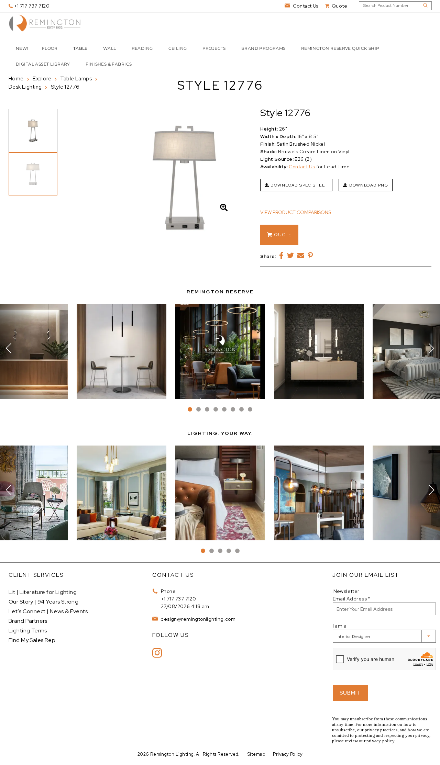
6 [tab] (233, 409)
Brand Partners (28, 621)
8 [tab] (250, 409)
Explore (42, 78)
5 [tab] (224, 409)
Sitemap (256, 754)
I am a (340, 626)
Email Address (352, 599)
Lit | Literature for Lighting (43, 592)
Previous (8, 348)
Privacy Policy (287, 754)
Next (431, 348)
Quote (282, 235)
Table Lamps (76, 78)
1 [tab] (190, 409)
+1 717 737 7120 (178, 599)
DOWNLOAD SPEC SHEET (298, 185)
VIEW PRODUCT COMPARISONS (295, 212)
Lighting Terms (28, 630)
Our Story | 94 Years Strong (43, 601)
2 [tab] (198, 409)
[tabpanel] (220, 351)
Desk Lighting (25, 86)
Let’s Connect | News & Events (48, 611)
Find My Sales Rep (32, 640)
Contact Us (302, 167)
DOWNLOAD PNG (368, 185)
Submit (350, 692)
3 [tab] (207, 409)
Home (16, 78)
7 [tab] (241, 409)
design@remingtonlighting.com (197, 619)
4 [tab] (215, 409)
